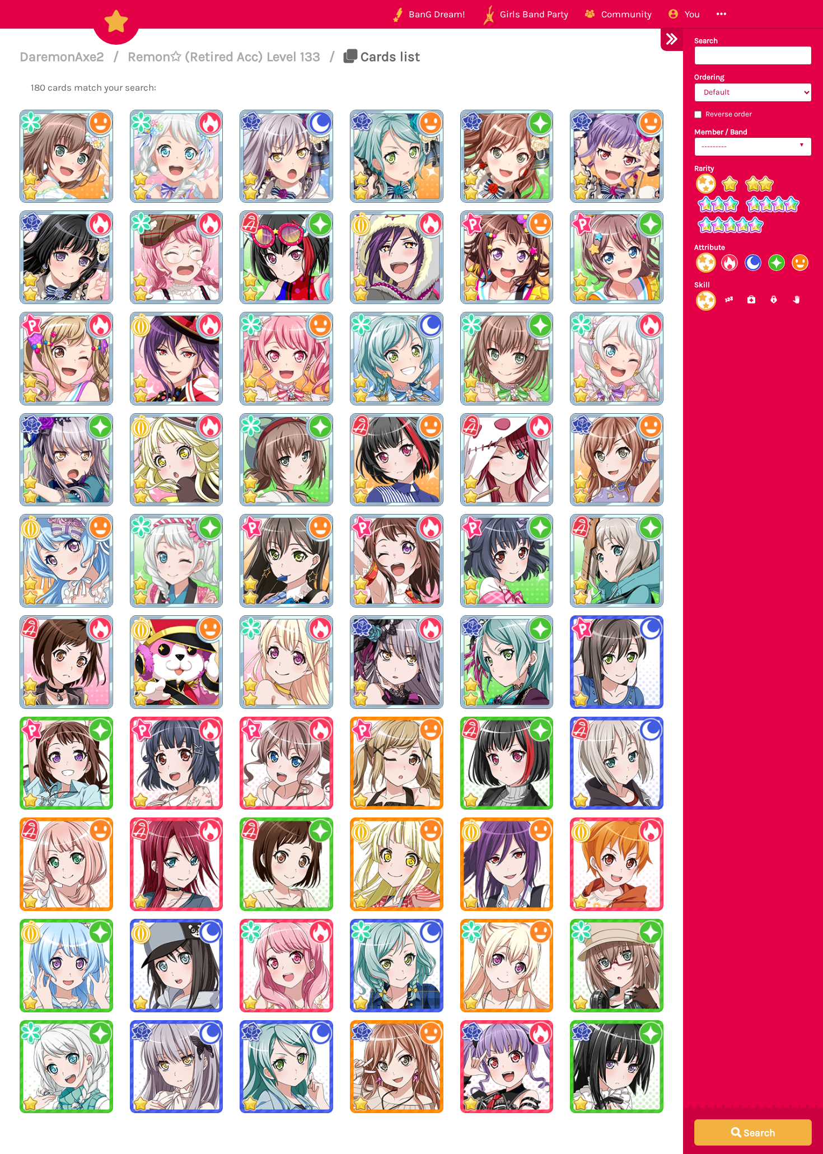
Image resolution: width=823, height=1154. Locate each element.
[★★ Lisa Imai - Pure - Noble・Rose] (507, 156)
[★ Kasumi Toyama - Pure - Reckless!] (66, 763)
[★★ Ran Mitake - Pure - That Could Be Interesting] (286, 257)
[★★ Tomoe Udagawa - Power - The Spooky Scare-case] (507, 460)
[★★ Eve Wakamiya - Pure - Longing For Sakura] (176, 561)
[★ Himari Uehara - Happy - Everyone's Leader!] (66, 864)
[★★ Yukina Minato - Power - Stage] (396, 662)
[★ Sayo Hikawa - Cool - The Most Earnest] (286, 1067)
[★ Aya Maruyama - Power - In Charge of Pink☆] (286, 965)
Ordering (709, 77)
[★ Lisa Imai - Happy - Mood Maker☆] (396, 1067)
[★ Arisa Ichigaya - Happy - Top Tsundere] (396, 763)
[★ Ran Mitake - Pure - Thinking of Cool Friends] (507, 763)
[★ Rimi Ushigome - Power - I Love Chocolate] (176, 763)
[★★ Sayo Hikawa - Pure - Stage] (507, 662)
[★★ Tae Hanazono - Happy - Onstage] (286, 561)
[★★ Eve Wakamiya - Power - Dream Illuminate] (176, 156)
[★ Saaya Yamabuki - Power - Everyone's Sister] (286, 763)
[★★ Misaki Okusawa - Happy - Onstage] (176, 662)
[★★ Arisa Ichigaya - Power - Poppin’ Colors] (66, 358)
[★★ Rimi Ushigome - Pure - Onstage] (507, 561)
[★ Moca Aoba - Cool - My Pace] (616, 763)
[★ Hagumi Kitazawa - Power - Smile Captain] (616, 864)
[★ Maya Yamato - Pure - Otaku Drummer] (616, 965)
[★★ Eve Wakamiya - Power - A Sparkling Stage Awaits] (616, 358)
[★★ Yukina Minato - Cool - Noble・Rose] (286, 156)
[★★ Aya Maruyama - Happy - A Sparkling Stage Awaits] (286, 358)
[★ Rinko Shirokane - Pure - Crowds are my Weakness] (616, 1067)
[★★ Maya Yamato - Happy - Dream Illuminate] (66, 156)
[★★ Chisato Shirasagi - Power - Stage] (286, 662)
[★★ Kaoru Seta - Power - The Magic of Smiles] (176, 358)
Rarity (704, 168)
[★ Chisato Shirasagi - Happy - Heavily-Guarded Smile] (507, 965)
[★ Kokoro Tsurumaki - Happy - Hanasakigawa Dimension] (396, 864)
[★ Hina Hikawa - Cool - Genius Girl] (396, 965)
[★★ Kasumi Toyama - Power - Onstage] (396, 561)
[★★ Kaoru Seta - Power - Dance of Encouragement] (396, 257)
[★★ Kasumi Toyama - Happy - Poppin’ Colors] (507, 257)
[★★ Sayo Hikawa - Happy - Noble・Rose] (396, 156)
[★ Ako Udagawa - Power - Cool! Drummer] (507, 1067)
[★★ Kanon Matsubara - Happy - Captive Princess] (66, 561)
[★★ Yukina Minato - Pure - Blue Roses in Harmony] (66, 460)
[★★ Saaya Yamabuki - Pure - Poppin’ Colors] (616, 257)
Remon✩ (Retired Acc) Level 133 (226, 56)
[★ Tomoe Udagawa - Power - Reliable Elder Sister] (176, 864)
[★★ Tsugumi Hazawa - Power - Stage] (66, 662)
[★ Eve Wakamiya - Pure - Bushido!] (66, 1067)
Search (706, 40)
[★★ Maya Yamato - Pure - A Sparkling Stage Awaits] (507, 358)
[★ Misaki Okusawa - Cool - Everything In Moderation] (176, 965)
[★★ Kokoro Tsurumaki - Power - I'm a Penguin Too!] (176, 460)
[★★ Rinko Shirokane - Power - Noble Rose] (66, 257)
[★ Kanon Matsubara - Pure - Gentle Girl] (66, 965)
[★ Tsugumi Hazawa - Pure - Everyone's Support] (286, 864)
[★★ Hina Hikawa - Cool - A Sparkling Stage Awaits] (396, 358)
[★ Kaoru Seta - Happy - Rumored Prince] (507, 864)
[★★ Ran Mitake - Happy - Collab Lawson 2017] (396, 460)
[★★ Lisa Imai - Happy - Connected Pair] (616, 460)
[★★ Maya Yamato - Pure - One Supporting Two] (286, 460)
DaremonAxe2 (63, 56)
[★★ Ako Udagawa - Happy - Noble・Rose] (616, 156)
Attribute (709, 247)
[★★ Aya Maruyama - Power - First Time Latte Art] (176, 257)
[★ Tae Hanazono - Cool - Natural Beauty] (616, 662)
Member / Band (720, 132)
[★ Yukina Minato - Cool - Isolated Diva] (176, 1067)
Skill (702, 285)
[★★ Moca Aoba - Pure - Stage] (616, 561)
